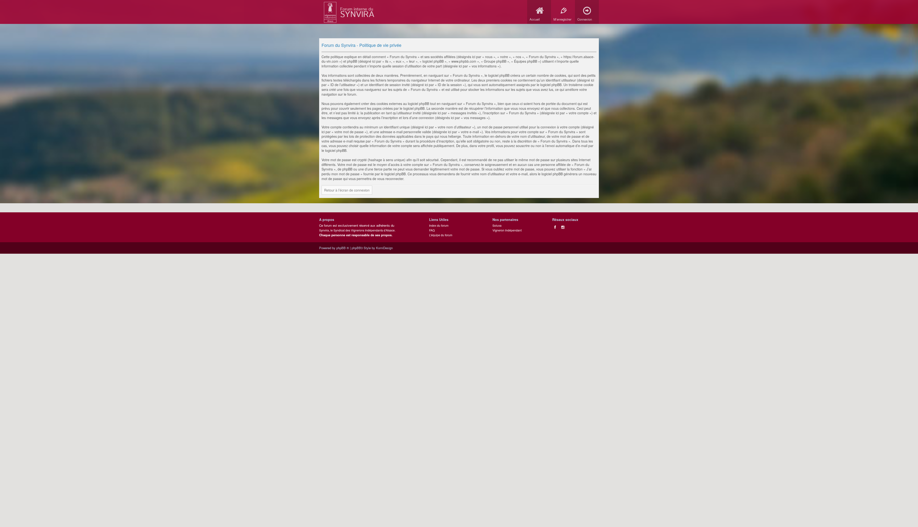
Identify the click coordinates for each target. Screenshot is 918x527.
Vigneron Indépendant (507, 230)
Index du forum (438, 225)
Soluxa (497, 225)
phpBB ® (342, 248)
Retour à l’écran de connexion (347, 190)
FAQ (432, 230)
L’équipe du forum (440, 235)
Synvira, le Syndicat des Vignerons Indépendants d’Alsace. (357, 230)
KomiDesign (384, 248)
